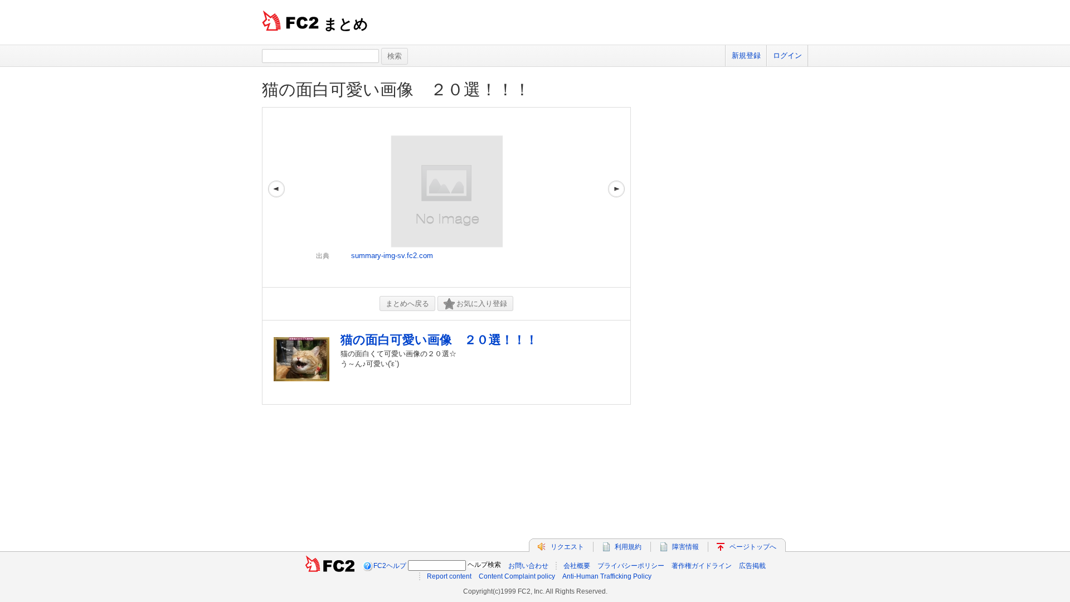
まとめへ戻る (407, 303)
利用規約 (628, 547)
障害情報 (685, 547)
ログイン (787, 55)
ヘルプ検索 (484, 564)
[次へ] (616, 197)
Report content (449, 576)
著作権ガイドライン (702, 566)
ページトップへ (752, 547)
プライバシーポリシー (630, 566)
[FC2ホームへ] (330, 566)
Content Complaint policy (517, 576)
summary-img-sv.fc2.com (392, 255)
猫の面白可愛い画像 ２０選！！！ (396, 89)
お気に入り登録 (481, 303)
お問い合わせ (528, 566)
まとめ (345, 24)
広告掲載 (752, 566)
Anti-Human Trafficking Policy (606, 576)
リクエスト (567, 547)
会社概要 (576, 566)
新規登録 (746, 55)
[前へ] (276, 197)
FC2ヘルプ (389, 566)
